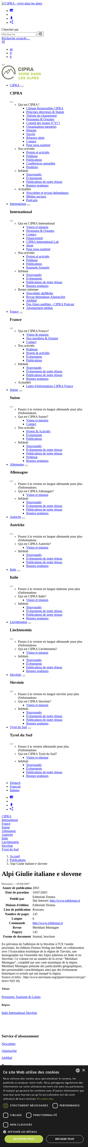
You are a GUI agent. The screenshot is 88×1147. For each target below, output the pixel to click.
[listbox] (78, 1070)
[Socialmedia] (11, 22)
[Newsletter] (11, 10)
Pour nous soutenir (38, 145)
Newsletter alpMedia (39, 293)
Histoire (31, 130)
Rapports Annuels (37, 267)
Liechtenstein (18, 622)
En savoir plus (45, 1098)
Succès (30, 134)
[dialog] (44, 1106)
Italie (13, 569)
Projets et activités (37, 152)
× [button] (83, 1070)
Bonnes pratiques (37, 185)
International (18, 204)
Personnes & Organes (40, 119)
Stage (29, 245)
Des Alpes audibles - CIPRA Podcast (50, 304)
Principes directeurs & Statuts (45, 112)
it (10, 56)
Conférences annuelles (40, 163)
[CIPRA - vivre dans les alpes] (22, 3)
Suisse (14, 389)
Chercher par (10, 29)
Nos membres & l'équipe (42, 338)
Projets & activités (38, 353)
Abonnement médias (39, 308)
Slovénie (15, 674)
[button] (44, 1132)
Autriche (15, 517)
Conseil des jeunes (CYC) (43, 123)
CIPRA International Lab (42, 241)
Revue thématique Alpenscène (45, 297)
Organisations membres (41, 126)
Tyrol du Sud (18, 727)
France (14, 311)
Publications (34, 159)
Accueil (15, 856)
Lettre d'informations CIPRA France (49, 386)
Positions (32, 167)
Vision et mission (37, 227)
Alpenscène (9, 1051)
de (11, 49)
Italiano (14, 790)
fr (11, 53)
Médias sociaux (36, 196)
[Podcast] (11, 18)
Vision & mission (37, 334)
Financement (34, 238)
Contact (31, 141)
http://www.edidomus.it (65, 900)
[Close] (11, 102)
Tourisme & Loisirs (28, 997)
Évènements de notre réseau (44, 371)
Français (15, 786)
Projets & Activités (38, 431)
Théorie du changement (41, 115)
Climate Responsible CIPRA (44, 108)
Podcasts (31, 200)
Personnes (9, 997)
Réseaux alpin (35, 137)
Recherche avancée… (16, 38)
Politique (32, 156)
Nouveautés (34, 174)
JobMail (31, 300)
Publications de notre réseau (44, 181)
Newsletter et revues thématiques (47, 193)
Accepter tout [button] (23, 1139)
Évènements (34, 178)
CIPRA (14, 85)
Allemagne (17, 464)
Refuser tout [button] (64, 1139)
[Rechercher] (40, 34)
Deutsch (15, 783)
